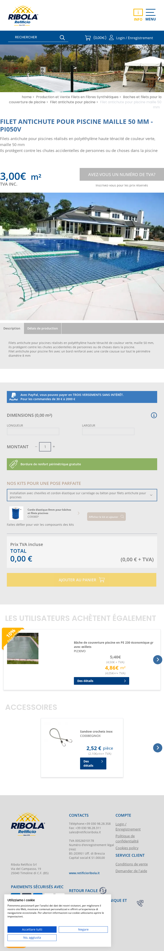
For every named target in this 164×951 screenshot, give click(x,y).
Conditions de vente (132, 864)
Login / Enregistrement (128, 826)
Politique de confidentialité (127, 838)
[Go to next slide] (78, 513)
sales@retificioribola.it (85, 832)
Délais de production (42, 328)
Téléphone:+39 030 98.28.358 (90, 824)
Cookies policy (127, 848)
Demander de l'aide (131, 871)
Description (11, 328)
